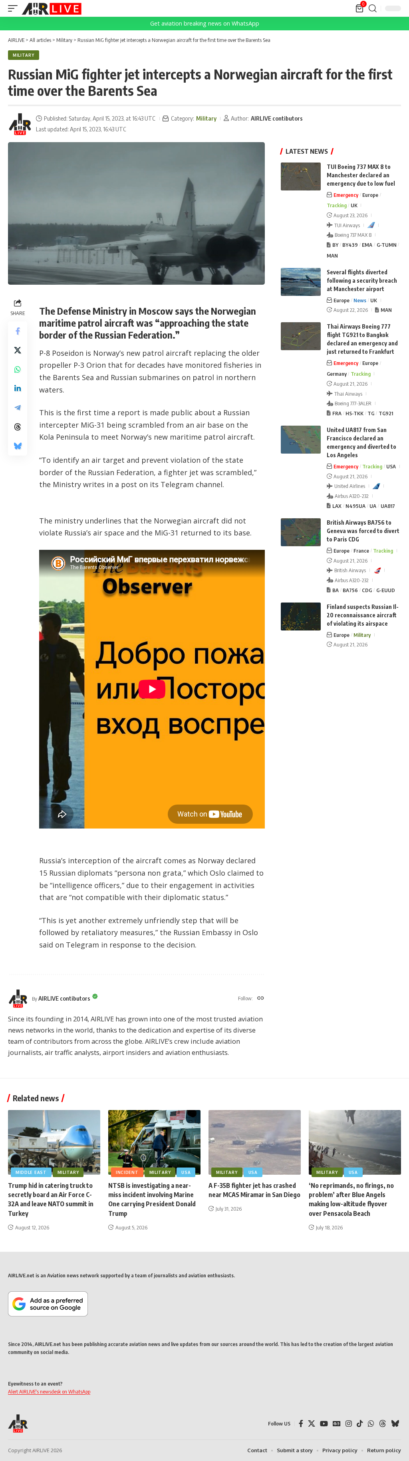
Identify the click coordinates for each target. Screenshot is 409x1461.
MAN (332, 255)
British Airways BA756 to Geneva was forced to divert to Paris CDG (363, 531)
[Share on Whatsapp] (17, 369)
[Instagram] (348, 1423)
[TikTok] (360, 1423)
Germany (337, 374)
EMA (367, 245)
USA (391, 466)
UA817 (388, 506)
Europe (370, 195)
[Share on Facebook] (17, 331)
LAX (336, 506)
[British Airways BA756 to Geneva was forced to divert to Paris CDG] (301, 532)
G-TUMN (387, 245)
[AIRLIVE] (51, 8)
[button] (15, 8)
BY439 (350, 245)
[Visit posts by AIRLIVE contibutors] (20, 124)
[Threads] (382, 1423)
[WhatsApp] (371, 1423)
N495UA (355, 506)
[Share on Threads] (17, 426)
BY (335, 245)
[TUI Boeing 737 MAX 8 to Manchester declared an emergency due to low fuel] (301, 176)
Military (23, 55)
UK (354, 205)
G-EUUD (385, 590)
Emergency (346, 195)
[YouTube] (324, 1423)
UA (372, 506)
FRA (336, 413)
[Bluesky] (395, 1423)
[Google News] (337, 1423)
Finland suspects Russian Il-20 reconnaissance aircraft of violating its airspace (363, 615)
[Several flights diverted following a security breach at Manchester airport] (301, 282)
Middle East (31, 1172)
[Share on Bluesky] (17, 446)
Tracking (337, 205)
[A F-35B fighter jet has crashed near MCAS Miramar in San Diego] (254, 1142)
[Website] (260, 999)
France (361, 550)
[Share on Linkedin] (17, 388)
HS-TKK (354, 413)
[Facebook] (301, 1423)
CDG (367, 590)
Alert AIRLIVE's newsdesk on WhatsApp (49, 1391)
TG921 (386, 413)
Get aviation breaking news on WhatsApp (204, 23)
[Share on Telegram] (17, 407)
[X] (311, 1423)
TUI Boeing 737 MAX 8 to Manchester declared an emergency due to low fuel (361, 175)
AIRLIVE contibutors (277, 118)
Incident (127, 1172)
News (359, 300)
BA (335, 590)
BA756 (350, 590)
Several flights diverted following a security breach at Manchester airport (362, 280)
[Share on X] (17, 350)
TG (370, 413)
